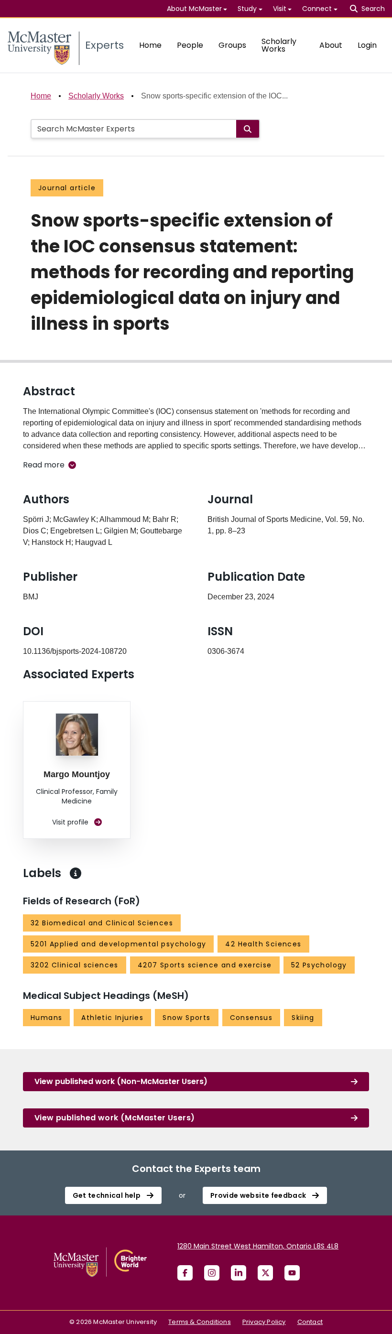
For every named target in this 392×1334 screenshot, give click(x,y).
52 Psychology (319, 965)
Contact (310, 1321)
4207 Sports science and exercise (205, 965)
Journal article (67, 188)
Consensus (251, 1017)
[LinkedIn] (238, 1272)
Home (150, 45)
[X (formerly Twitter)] (265, 1272)
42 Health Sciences (263, 944)
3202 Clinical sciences (75, 965)
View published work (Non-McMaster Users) (120, 1081)
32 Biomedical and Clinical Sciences (102, 923)
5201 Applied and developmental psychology (118, 944)
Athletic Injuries (112, 1017)
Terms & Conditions (199, 1321)
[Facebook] (185, 1272)
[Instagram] (211, 1272)
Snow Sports (186, 1017)
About (330, 45)
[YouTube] (292, 1272)
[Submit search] (247, 129)
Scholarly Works (278, 45)
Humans (46, 1017)
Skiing (303, 1017)
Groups (232, 45)
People (190, 45)
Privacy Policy (264, 1321)
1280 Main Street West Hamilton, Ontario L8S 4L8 (257, 1246)
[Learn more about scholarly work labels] (75, 873)
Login (367, 45)
